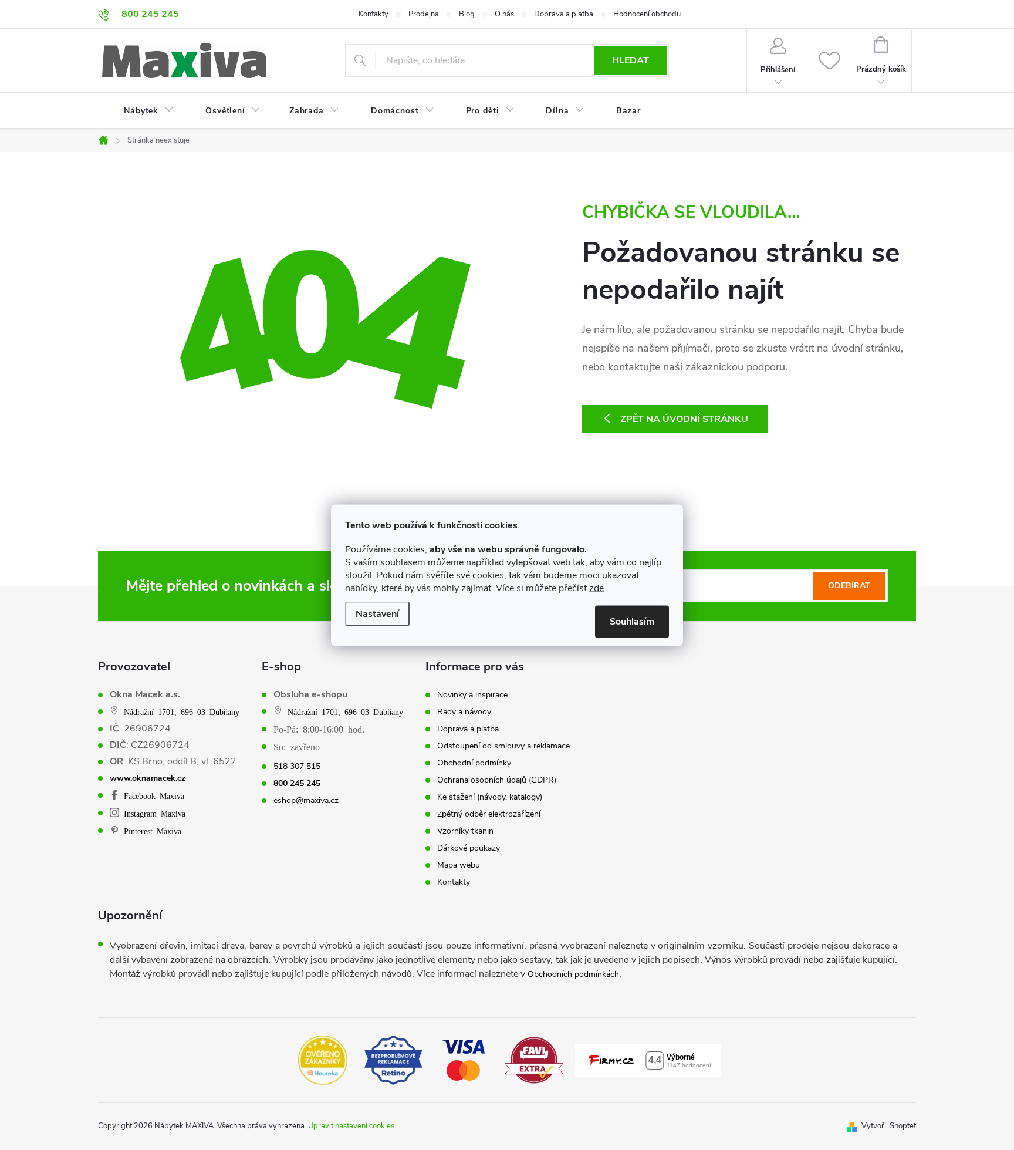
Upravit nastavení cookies (351, 1126)
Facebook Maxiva (154, 795)
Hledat (630, 60)
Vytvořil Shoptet (888, 1126)
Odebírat (849, 585)
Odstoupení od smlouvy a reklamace (503, 746)
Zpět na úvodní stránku (684, 419)
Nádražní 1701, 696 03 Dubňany (181, 711)
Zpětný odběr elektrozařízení (488, 814)
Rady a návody (464, 712)
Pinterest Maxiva (152, 831)
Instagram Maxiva (154, 813)
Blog (467, 14)
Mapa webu (458, 865)
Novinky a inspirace (472, 695)
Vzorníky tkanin (465, 831)
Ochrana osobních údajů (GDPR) (496, 780)
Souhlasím (632, 621)
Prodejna (423, 14)
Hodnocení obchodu (647, 14)
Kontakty (373, 14)
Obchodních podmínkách (573, 974)
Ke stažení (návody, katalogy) (489, 797)
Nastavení (377, 613)
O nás (504, 14)
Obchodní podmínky (474, 763)
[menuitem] (141, 111)
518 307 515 (296, 766)
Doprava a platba (563, 14)
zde (596, 587)
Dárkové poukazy (468, 848)
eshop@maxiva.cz (306, 800)
